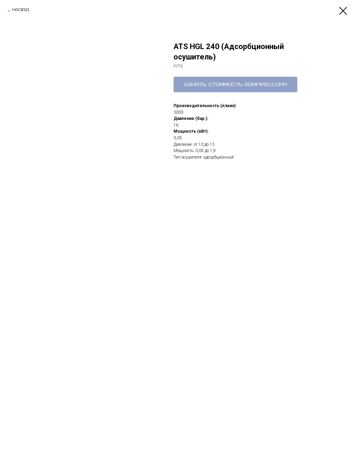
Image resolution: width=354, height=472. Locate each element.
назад (20, 9)
